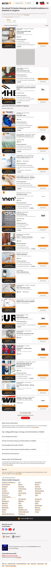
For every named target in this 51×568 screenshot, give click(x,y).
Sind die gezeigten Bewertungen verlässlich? (25, 445)
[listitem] (8, 482)
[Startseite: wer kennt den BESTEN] (6, 3)
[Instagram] (3, 529)
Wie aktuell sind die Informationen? (25, 454)
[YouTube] (10, 529)
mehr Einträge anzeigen (25, 412)
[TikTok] (14, 529)
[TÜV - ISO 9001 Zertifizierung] (5, 548)
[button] (43, 43)
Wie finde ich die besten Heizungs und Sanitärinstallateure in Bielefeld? (25, 441)
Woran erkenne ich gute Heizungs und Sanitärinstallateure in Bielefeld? (25, 449)
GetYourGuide (10, 108)
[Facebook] (6, 529)
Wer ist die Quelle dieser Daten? (25, 436)
